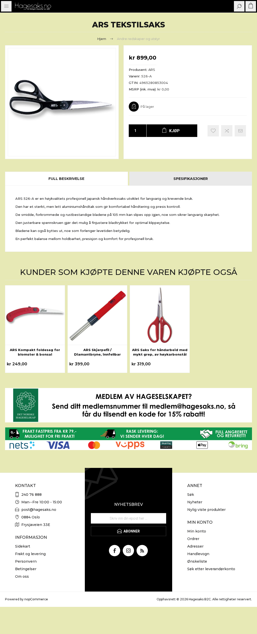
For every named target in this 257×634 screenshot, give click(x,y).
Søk (190, 494)
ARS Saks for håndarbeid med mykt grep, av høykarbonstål (159, 352)
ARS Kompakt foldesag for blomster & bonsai (35, 352)
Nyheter (194, 502)
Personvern (26, 561)
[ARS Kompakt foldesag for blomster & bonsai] (35, 315)
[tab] (66, 179)
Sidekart (22, 546)
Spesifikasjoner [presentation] (190, 178)
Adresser (195, 546)
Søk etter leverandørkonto (211, 569)
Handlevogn (198, 554)
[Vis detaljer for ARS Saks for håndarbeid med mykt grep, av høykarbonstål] (159, 315)
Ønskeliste (197, 561)
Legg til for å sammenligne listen (226, 130)
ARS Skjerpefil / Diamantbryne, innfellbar (97, 352)
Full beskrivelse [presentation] (66, 178)
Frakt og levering (30, 554)
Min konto (196, 531)
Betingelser (25, 569)
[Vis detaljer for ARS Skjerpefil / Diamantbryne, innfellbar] (97, 315)
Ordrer (193, 539)
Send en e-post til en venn (240, 130)
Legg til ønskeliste (213, 130)
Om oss (22, 576)
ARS (151, 70)
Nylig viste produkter (206, 509)
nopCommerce (36, 599)
